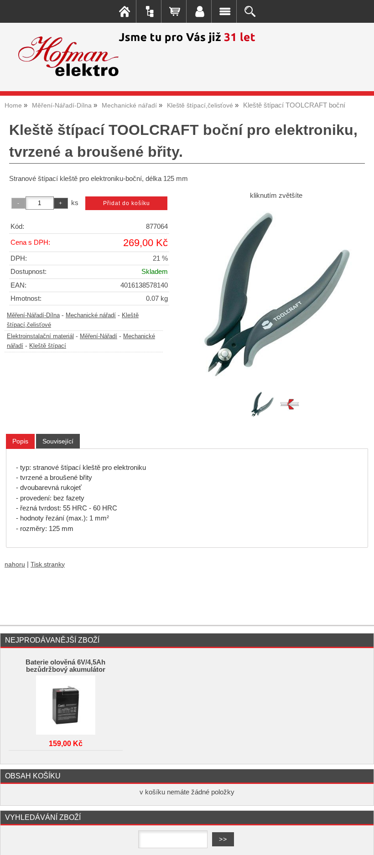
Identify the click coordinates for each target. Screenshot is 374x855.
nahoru (15, 564)
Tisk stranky (48, 564)
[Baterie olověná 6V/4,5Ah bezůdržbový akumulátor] (65, 702)
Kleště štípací (47, 346)
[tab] (20, 441)
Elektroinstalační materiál (40, 336)
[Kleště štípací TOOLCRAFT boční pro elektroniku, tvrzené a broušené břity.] (276, 294)
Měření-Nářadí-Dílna (33, 315)
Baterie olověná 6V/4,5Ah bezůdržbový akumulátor (65, 666)
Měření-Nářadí (98, 336)
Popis (20, 441)
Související (57, 441)
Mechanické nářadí (91, 315)
